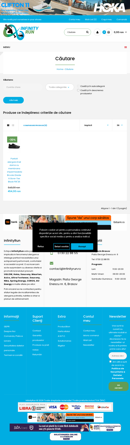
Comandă (122, 19)
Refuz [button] (41, 246)
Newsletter (88, 344)
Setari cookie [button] (62, 246)
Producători (64, 326)
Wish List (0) (91, 19)
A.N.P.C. (61, 336)
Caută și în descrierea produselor (91, 92)
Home (60, 69)
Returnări (37, 354)
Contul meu (74, 19)
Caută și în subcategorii (92, 86)
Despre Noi (9, 331)
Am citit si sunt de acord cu (118, 370)
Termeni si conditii (13, 355)
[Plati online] (65, 411)
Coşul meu (106, 19)
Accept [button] (82, 246)
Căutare (69, 69)
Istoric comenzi (91, 335)
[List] (13, 125)
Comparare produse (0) (35, 125)
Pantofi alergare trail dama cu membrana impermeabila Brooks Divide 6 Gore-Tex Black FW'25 (14, 170)
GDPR (7, 326)
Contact (36, 330)
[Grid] (8, 125)
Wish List (87, 340)
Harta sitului (64, 331)
